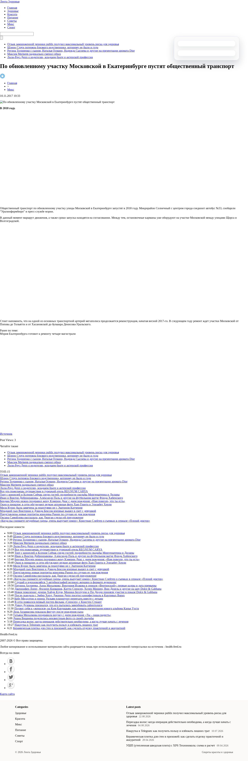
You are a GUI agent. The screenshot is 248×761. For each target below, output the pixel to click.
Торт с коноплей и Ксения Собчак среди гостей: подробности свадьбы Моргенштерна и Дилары (60, 494)
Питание (12, 17)
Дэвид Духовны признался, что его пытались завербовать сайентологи (58, 605)
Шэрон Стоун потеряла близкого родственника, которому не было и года (52, 47)
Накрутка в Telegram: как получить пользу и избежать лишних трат (56, 624)
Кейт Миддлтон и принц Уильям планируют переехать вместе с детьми (58, 598)
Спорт (11, 27)
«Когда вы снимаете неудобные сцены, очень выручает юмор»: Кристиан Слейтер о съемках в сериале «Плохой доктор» (75, 520)
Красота (12, 14)
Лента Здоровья (9, 1)
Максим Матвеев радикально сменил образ (34, 53)
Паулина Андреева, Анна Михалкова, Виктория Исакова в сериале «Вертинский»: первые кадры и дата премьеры (85, 585)
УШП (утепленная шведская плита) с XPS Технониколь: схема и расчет (170, 745)
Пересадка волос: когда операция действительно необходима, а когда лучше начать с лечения (70, 621)
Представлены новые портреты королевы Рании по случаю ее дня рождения (47, 514)
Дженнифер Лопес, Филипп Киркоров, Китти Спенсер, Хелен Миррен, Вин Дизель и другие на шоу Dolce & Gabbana (88, 588)
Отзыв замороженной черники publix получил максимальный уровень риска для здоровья (63, 44)
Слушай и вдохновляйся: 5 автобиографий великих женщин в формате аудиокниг (66, 582)
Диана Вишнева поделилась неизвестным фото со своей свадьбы (53, 618)
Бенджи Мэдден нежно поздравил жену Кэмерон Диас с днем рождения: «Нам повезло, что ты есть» (62, 501)
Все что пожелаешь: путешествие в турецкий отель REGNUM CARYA (44, 491)
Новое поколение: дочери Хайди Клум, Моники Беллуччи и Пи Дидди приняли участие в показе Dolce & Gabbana (86, 592)
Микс (10, 24)
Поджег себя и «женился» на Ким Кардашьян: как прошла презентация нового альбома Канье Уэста (76, 608)
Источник (6, 433)
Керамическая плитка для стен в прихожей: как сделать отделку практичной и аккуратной (69, 628)
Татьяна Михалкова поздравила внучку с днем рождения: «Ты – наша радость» (62, 615)
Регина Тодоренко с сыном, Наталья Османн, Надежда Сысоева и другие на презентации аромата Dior (71, 50)
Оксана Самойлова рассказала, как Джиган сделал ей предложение (41, 517)
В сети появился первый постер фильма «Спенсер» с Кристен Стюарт (58, 601)
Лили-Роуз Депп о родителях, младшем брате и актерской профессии (50, 57)
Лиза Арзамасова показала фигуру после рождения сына (48, 611)
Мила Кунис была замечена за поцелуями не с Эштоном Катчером (41, 507)
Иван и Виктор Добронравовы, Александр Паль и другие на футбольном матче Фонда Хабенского (61, 497)
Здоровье (13, 11)
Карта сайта (7, 694)
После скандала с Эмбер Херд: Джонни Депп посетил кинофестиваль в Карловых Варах (70, 595)
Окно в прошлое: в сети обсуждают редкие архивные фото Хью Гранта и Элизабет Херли (56, 504)
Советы (12, 20)
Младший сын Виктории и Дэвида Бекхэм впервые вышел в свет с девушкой (48, 510)
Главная (12, 7)
